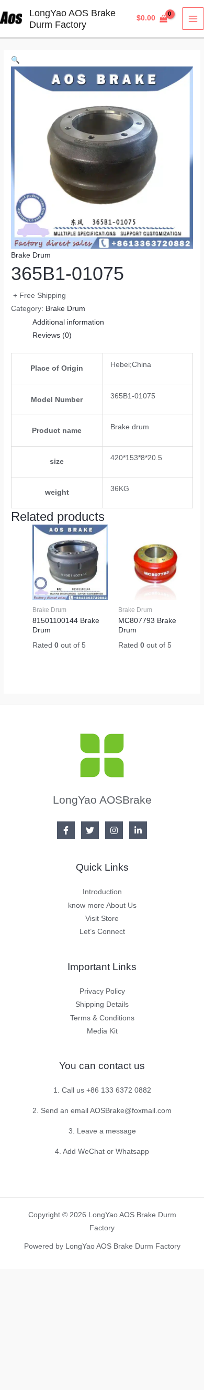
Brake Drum (31, 255)
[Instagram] (114, 830)
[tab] (112, 322)
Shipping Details (102, 1004)
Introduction (102, 892)
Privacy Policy (102, 991)
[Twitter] (90, 830)
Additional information (68, 322)
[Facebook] (66, 830)
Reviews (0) (52, 335)
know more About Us (102, 905)
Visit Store (102, 918)
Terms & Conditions (102, 1018)
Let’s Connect (102, 932)
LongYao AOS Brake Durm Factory (72, 18)
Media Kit (102, 1031)
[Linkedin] (138, 830)
